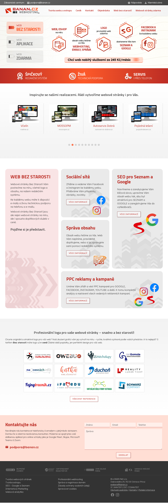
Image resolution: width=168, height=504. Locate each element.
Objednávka (104, 10)
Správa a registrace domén (71, 482)
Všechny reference (84, 399)
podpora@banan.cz (40, 2)
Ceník (78, 10)
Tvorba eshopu (13, 482)
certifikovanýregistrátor (62, 470)
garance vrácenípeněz (142, 470)
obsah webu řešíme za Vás (81, 45)
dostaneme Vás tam (126, 45)
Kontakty (133, 490)
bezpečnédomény (21, 470)
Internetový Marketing (17, 488)
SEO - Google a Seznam (18, 485)
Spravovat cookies (67, 488)
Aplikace (24, 42)
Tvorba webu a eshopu (60, 10)
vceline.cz (24, 129)
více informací (78, 202)
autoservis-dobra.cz (103, 129)
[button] (69, 145)
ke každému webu (148, 30)
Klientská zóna (155, 2)
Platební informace (146, 490)
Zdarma (23, 57)
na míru (59, 30)
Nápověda (136, 2)
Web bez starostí (123, 10)
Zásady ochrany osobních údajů (74, 485)
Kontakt (89, 10)
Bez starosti (28, 28)
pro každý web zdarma (104, 30)
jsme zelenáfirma (100, 470)
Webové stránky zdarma (148, 10)
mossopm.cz (64, 129)
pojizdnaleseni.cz (143, 129)
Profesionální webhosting (70, 479)
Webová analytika (14, 492)
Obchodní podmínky (119, 490)
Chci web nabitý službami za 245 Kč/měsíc (99, 60)
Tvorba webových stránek (19, 479)
